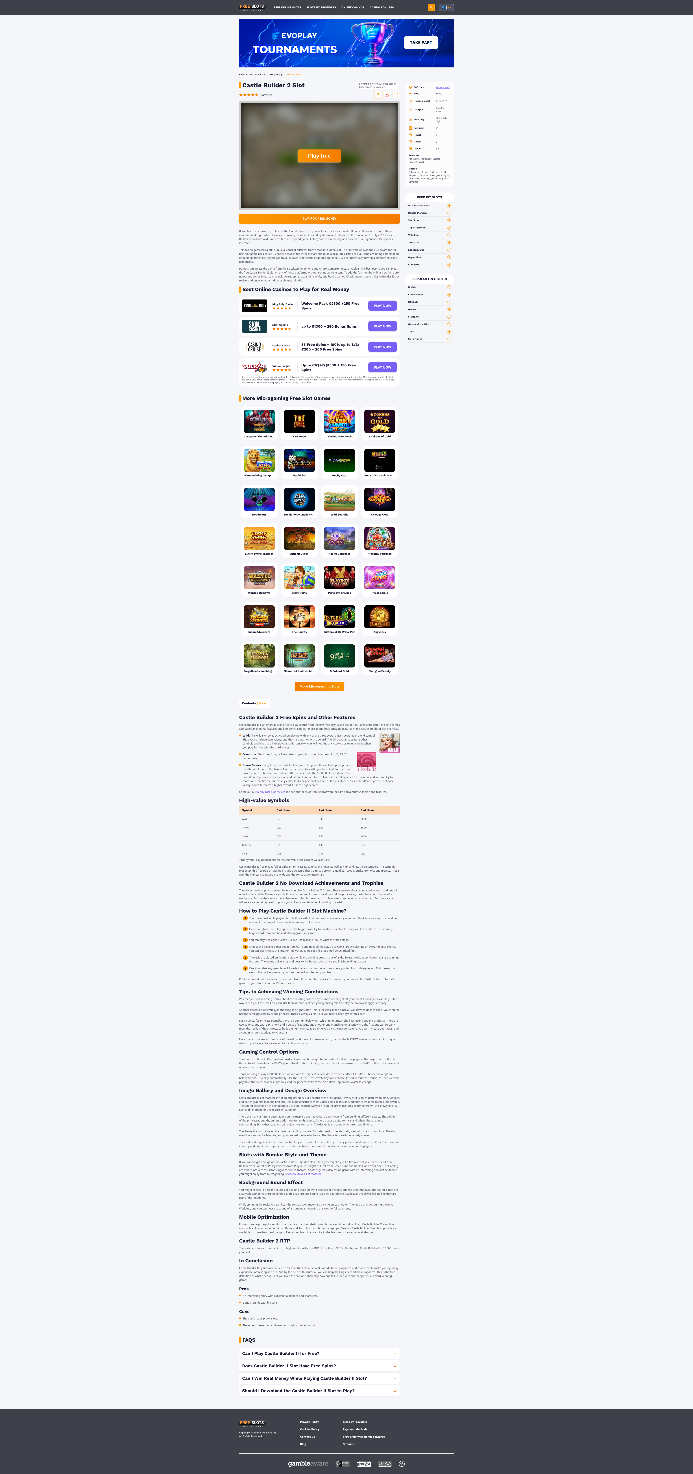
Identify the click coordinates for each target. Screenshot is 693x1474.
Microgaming (443, 87)
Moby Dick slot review (271, 792)
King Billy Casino (283, 304)
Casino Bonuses (382, 7)
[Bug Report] (387, 94)
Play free (319, 156)
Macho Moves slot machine (304, 1174)
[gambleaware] (308, 1464)
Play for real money (319, 219)
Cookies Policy (309, 1429)
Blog (303, 1444)
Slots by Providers (355, 1422)
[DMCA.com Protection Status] (364, 1464)
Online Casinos (352, 7)
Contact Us (307, 1436)
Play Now (382, 305)
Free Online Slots (287, 7)
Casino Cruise (281, 345)
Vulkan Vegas (281, 366)
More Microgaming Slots (319, 686)
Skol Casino (280, 325)
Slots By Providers (321, 7)
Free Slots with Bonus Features (364, 1436)
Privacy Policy (309, 1422)
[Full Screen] (396, 94)
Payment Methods (355, 1429)
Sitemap (348, 1444)
